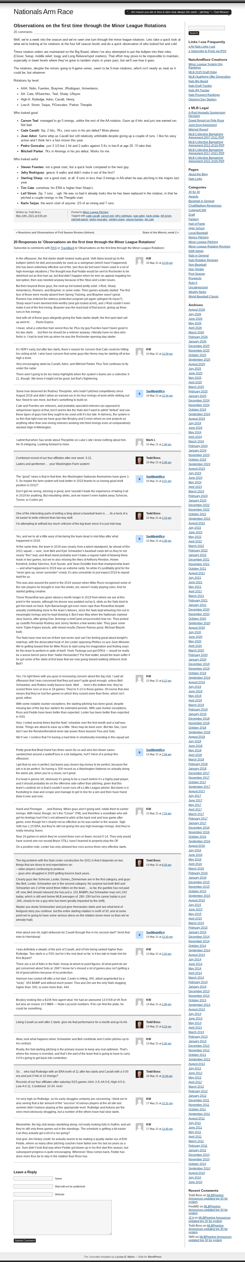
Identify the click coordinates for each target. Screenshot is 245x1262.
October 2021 (197, 568)
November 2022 (199, 509)
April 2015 (195, 918)
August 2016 (197, 846)
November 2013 (199, 995)
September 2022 (199, 518)
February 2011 (198, 1145)
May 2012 (195, 1077)
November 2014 (199, 941)
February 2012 (198, 1091)
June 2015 (195, 909)
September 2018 (199, 732)
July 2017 (195, 796)
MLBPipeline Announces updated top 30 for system (208, 1199)
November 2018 (199, 723)
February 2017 (198, 818)
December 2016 (199, 827)
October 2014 (197, 946)
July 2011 (195, 1123)
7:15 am (166, 813)
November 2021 (199, 564)
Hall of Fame (197, 224)
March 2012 (196, 1086)
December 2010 (199, 1155)
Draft (192, 214)
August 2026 (197, 309)
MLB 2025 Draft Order (203, 72)
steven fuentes (134, 219)
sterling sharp (117, 219)
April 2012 (195, 1082)
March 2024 (196, 441)
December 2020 (199, 609)
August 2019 (197, 682)
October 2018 (197, 727)
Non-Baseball (197, 264)
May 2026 (195, 323)
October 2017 (197, 782)
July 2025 (195, 368)
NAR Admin (196, 251)
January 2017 (197, 823)
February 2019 (198, 709)
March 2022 (196, 546)
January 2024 (197, 450)
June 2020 (195, 637)
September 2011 (199, 1114)
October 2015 (197, 891)
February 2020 (198, 655)
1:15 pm (166, 517)
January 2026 (197, 341)
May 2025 (195, 378)
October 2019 (197, 673)
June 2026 (195, 318)
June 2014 (195, 964)
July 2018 (195, 741)
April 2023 (195, 487)
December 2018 (199, 718)
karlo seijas (152, 215)
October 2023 (197, 459)
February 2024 (198, 446)
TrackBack (67, 248)
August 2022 (197, 523)
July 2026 (195, 314)
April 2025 (195, 382)
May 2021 (195, 587)
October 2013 (197, 1000)
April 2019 (195, 700)
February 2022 (198, 550)
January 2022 (197, 555)
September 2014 (199, 950)
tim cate (149, 219)
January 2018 (197, 768)
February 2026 (198, 337)
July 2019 (195, 687)
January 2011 (197, 1150)
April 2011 (195, 1136)
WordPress (154, 1256)
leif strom (166, 215)
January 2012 (197, 1095)
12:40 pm (167, 1128)
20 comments (23, 32)
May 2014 (195, 968)
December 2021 (199, 559)
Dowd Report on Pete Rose (206, 120)
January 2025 (197, 396)
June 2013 (195, 1018)
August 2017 (197, 791)
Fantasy (194, 219)
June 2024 (195, 428)
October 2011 (197, 1109)
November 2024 (199, 405)
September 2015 (199, 896)
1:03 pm (166, 953)
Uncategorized (198, 287)
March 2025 (196, 387)
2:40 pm (166, 462)
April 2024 (195, 437)
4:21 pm (166, 480)
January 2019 (197, 714)
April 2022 (195, 541)
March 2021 (196, 596)
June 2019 (195, 691)
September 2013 (199, 1005)
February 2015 (198, 927)
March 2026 (196, 332)
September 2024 (199, 414)
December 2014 (199, 936)
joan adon (139, 215)
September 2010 (199, 1168)
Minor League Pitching (95, 212)
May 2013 (195, 1023)
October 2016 (197, 836)
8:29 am (166, 864)
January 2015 (197, 932)
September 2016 (199, 841)
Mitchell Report (198, 129)
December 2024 (199, 400)
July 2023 (195, 473)
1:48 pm (166, 444)
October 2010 (197, 1164)
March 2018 (196, 759)
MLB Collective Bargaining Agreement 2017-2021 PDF (206, 151)
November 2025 (199, 350)
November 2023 (199, 455)
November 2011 (199, 1105)
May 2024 (195, 432)
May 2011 (195, 1132)
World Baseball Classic (204, 296)
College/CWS (197, 210)
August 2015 (197, 900)
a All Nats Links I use (202, 46)
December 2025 (199, 346)
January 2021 (197, 605)
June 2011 (195, 1127)
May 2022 (195, 537)
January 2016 (197, 877)
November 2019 (199, 668)
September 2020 (199, 623)
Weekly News (197, 292)
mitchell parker (79, 219)
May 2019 (195, 696)
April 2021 (195, 591)
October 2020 (197, 618)
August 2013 (197, 1009)
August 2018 (197, 736)
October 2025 (197, 355)
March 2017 (196, 814)
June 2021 (195, 582)
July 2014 (195, 959)
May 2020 (195, 641)
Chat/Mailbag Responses (205, 205)
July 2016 (195, 850)
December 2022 (199, 505)
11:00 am (167, 1076)
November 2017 (199, 777)
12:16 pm (167, 395)
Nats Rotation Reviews (203, 260)
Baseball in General (201, 201)
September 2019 (199, 677)
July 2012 (195, 1068)
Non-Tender (196, 269)
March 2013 (196, 1032)
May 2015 (195, 914)
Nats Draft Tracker (200, 86)
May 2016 (195, 859)
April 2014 (195, 973)
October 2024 (197, 409)
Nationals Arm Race (43, 12)
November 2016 (199, 832)
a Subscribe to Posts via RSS (207, 51)
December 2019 (199, 664)
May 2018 (195, 750)
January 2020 (197, 659)
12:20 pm (167, 936)
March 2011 (196, 1141)
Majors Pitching (199, 237)
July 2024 (195, 423)
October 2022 (197, 514)
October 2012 (197, 1055)
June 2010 (195, 1182)
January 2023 (197, 500)
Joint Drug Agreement (203, 125)
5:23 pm (166, 1026)
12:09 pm (167, 353)
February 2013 (198, 1036)
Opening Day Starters (203, 99)
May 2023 (195, 482)
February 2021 (198, 600)
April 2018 (195, 755)
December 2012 (199, 1045)
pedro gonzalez (98, 219)
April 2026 (195, 328)
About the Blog (198, 174)
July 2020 (195, 632)
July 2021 (195, 577)
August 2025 (197, 364)
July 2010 (195, 1177)
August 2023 (197, 468)
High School (197, 228)
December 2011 (199, 1100)
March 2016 (196, 868)
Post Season (197, 274)
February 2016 (198, 873)
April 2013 (195, 1027)
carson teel (107, 215)
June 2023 (195, 477)
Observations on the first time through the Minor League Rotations (90, 25)
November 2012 (199, 1050)
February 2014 (198, 982)
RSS (54, 248)
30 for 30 (194, 192)
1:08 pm (166, 1004)
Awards (193, 196)
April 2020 (195, 646)
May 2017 (195, 805)
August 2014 (197, 955)
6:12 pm (166, 680)
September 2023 (199, 464)
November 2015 (199, 886)
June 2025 (195, 373)
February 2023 (198, 496)
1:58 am (166, 754)
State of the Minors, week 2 (160, 232)
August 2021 (197, 573)
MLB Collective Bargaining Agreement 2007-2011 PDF (206, 135)
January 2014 (197, 986)
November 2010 (199, 1159)
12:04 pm (167, 262)
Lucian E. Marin (124, 1256)
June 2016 (195, 855)
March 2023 (196, 491)
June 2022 (195, 532)
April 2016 (195, 864)
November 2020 (199, 614)
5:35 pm (166, 1043)
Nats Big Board (198, 81)
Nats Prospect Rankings (204, 95)
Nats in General (199, 255)
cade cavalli (93, 215)
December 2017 (199, 773)
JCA (191, 1217)
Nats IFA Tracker (199, 90)
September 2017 (199, 786)
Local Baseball (198, 233)
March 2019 (196, 705)
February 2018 (198, 764)
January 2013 (197, 1041)
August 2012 (197, 1064)
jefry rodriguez (123, 215)
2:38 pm (166, 540)
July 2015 (195, 905)
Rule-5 (193, 283)
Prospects (195, 278)
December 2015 (199, 882)
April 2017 (195, 809)
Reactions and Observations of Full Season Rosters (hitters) (56, 232)
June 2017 (195, 800)
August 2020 (197, 627)
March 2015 (196, 923)
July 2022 (195, 527)
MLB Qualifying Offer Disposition (210, 76)
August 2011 (197, 1118)
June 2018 (195, 746)
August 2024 (197, 418)
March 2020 (196, 650)
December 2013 (199, 991)
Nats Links (195, 179)
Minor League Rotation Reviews (209, 246)
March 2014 (196, 977)
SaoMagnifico (155, 391)
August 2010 (197, 1173)
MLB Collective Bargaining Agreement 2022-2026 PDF (206, 159)
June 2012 (195, 1073)
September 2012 (199, 1059)
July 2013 (195, 1014)
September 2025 (199, 359)
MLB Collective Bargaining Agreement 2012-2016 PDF (206, 143)
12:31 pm (167, 1103)
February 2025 (198, 391)
